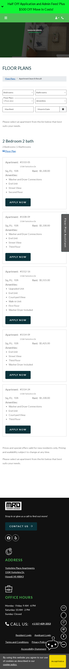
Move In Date (44, 109)
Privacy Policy (39, 641)
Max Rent (9, 109)
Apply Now (20, 202)
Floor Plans (10, 78)
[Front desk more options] (63, 644)
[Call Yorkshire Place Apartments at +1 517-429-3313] (63, 18)
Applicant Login (42, 635)
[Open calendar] (62, 109)
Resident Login (23, 635)
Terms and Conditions (17, 641)
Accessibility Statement (33, 648)
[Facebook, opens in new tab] (8, 537)
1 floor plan (9, 100)
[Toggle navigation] (6, 18)
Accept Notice (57, 661)
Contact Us (19, 526)
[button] (34, 6)
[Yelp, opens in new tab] (15, 537)
